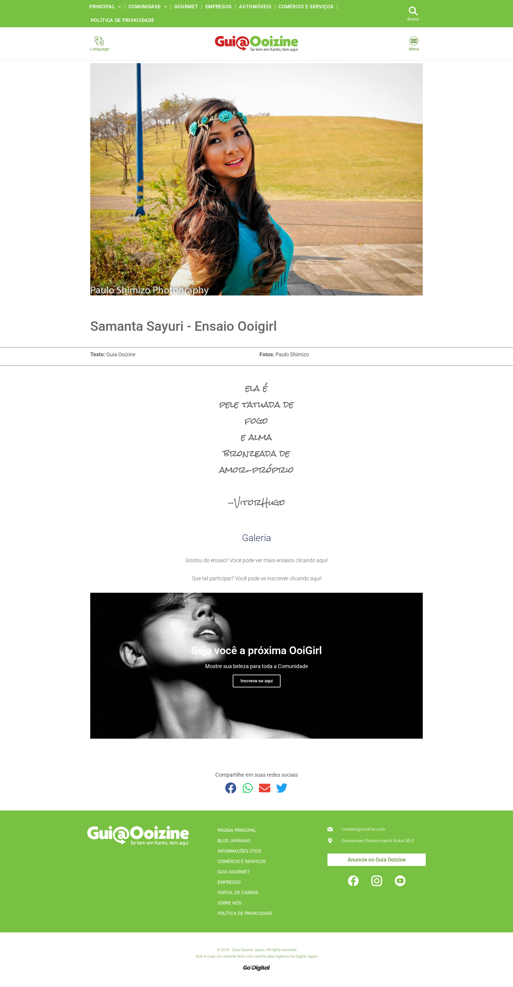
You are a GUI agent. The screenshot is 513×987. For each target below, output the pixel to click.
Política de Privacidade (122, 20)
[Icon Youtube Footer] (400, 880)
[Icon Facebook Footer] (353, 880)
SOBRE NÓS (229, 903)
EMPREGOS (229, 882)
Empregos (218, 6)
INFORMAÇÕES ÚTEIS (240, 851)
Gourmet (186, 6)
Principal (102, 6)
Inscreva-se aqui (256, 681)
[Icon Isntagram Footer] (376, 880)
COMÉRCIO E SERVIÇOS (242, 861)
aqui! (322, 560)
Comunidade (145, 6)
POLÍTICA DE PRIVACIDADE (245, 913)
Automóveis (255, 6)
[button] (231, 788)
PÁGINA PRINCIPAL (237, 830)
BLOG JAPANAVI (234, 840)
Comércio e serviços (305, 6)
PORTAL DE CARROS (238, 892)
